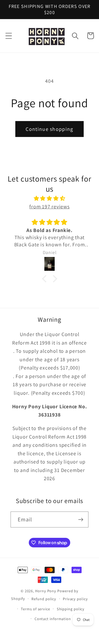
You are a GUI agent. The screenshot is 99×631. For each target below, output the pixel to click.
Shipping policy (71, 608)
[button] (8, 35)
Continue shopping (49, 129)
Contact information (53, 618)
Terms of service (35, 608)
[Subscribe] (80, 520)
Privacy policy (75, 598)
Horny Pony (46, 590)
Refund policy (43, 598)
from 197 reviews (49, 206)
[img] (49, 198)
